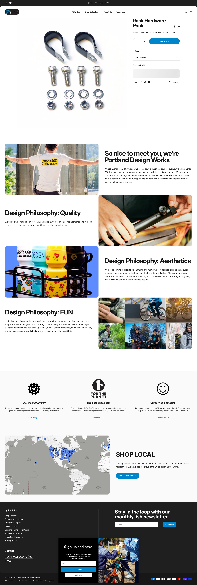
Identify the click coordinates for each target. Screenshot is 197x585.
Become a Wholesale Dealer (17, 530)
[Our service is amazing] (163, 388)
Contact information (38, 580)
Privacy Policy (11, 540)
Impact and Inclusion (14, 537)
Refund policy (9, 580)
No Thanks (78, 575)
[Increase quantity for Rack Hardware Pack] (145, 41)
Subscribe (169, 524)
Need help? (176, 82)
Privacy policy (17, 580)
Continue (78, 569)
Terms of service (27, 580)
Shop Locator (11, 516)
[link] (19, 557)
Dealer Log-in (11, 526)
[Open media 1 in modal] (72, 73)
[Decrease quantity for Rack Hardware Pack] (135, 41)
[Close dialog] (136, 540)
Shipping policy (49, 580)
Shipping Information (14, 519)
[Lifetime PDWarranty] (34, 388)
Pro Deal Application (13, 533)
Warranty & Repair (13, 523)
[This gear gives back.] (98, 388)
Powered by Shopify (34, 577)
